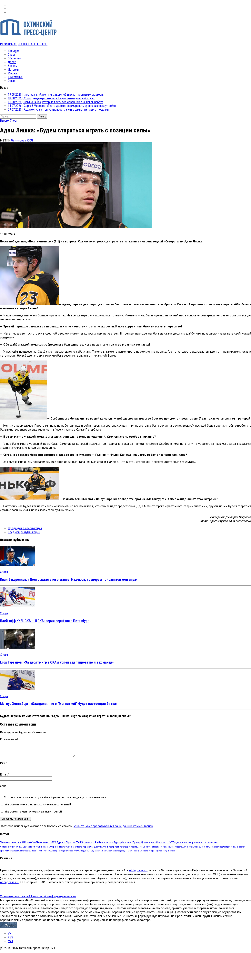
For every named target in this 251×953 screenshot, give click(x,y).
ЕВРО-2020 (18, 846)
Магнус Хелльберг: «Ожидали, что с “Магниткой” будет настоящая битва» (58, 704)
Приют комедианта (153, 846)
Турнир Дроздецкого (144, 842)
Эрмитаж (119, 846)
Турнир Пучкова (66, 842)
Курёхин (55, 846)
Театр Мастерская (60, 850)
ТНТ (78, 842)
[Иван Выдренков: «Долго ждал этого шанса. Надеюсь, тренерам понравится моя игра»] (17, 565)
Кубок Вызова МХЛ (201, 846)
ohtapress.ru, (9, 882)
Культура (13, 51)
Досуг (12, 62)
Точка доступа (95, 846)
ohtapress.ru (138, 870)
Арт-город (187, 846)
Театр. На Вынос (103, 850)
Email (4, 774)
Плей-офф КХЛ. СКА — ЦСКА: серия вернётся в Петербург (44, 621)
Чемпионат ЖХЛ (165, 842)
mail (10, 941)
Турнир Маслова (123, 842)
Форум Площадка (88, 850)
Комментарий (9, 739)
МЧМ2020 (47, 850)
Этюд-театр (108, 846)
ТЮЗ (19, 850)
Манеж (114, 850)
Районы (12, 73)
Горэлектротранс (227, 846)
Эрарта (127, 846)
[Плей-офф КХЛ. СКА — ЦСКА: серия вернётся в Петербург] (17, 606)
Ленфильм (158, 850)
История (13, 69)
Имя (3, 763)
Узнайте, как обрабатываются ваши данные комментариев (113, 826)
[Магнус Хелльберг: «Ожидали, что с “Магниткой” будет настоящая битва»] (17, 689)
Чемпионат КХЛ (22, 140)
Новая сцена (169, 846)
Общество (14, 58)
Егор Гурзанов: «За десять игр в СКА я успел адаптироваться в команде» (57, 662)
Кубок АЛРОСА (74, 850)
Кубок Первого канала (194, 842)
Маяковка (25, 850)
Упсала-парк (82, 846)
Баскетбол (29, 846)
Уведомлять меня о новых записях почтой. (33, 811)
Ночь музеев (107, 842)
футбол (178, 842)
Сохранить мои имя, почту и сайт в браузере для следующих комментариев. (55, 797)
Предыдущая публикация (25, 528)
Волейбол (30, 842)
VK (9, 933)
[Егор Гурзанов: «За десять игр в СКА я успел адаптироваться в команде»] (17, 647)
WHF (7, 850)
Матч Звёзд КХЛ (136, 850)
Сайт (3, 786)
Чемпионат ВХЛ (90, 842)
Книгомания (15, 77)
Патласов (13, 850)
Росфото (178, 846)
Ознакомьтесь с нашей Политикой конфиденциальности (38, 896)
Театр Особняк (68, 846)
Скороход (121, 850)
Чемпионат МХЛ (46, 842)
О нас (11, 81)
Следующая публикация (24, 532)
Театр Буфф (148, 850)
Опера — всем (36, 850)
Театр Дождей (169, 850)
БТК (127, 850)
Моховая (215, 846)
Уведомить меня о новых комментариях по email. (38, 804)
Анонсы (12, 66)
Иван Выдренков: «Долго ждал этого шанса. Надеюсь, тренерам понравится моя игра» (68, 579)
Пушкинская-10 (43, 846)
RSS (10, 937)
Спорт (11, 54)
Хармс (134, 846)
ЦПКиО (140, 846)
